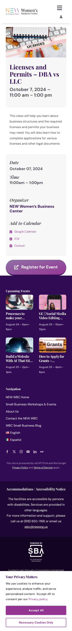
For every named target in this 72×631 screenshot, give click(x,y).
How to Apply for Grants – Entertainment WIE (51, 358)
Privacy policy (38, 599)
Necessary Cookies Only (36, 622)
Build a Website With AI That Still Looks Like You (19, 358)
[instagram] (21, 451)
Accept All (36, 610)
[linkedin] (34, 451)
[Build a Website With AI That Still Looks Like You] (19, 340)
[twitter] (14, 451)
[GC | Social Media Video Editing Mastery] (52, 297)
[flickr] (41, 451)
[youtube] (28, 451)
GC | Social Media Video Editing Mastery (52, 316)
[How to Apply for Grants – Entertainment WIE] (52, 340)
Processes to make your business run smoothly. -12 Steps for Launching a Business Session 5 (19, 316)
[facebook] (7, 451)
